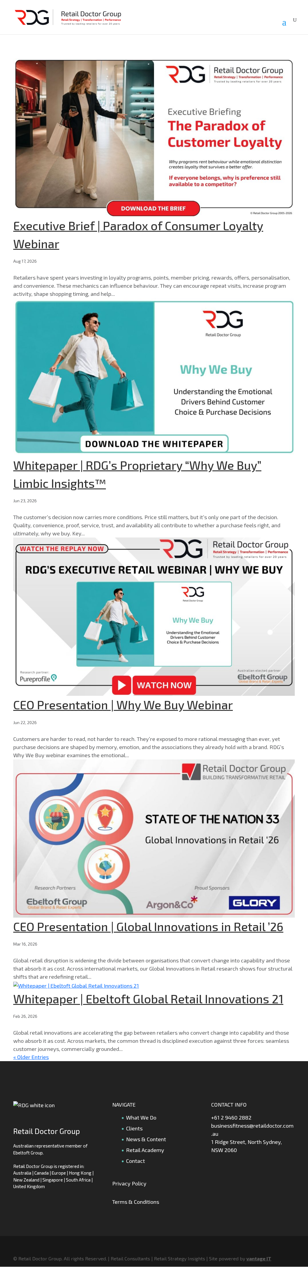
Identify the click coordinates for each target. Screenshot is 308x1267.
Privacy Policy (129, 1183)
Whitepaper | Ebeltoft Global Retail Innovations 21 (148, 998)
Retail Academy (145, 1150)
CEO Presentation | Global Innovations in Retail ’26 (148, 926)
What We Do (141, 1117)
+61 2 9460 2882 (231, 1117)
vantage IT (258, 1258)
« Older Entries (31, 1057)
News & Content (146, 1139)
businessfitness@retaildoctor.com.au (252, 1129)
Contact (135, 1160)
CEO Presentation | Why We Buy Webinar (123, 704)
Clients (134, 1128)
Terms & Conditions (135, 1201)
